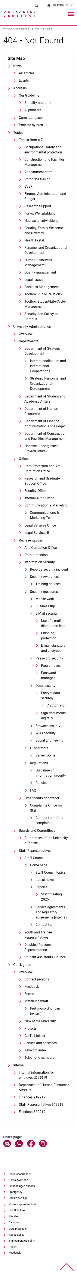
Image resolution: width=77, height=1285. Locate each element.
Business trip (45, 606)
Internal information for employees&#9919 (36, 1075)
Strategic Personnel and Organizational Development (48, 383)
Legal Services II (36, 533)
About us (20, 88)
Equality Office (35, 491)
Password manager (48, 675)
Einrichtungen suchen (22, 1186)
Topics (18, 133)
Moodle (13, 1216)
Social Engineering (50, 740)
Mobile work (45, 599)
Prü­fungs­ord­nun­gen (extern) (45, 1011)
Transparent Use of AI (22, 1240)
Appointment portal (38, 172)
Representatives (31, 540)
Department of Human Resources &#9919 (44, 1087)
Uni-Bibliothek (17, 1210)
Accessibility (16, 1234)
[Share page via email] (7, 1146)
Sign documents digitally (53, 715)
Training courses (48, 584)
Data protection (36, 555)
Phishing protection (48, 635)
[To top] (67, 1267)
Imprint (13, 1246)
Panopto (14, 1222)
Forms (29, 994)
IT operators (39, 748)
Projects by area (31, 125)
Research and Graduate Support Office (42, 481)
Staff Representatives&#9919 (41, 1104)
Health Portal (34, 240)
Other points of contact (41, 798)
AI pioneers (32, 110)
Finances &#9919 (32, 1097)
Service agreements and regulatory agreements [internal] (51, 912)
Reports (41, 887)
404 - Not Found (43, 28)
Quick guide (22, 965)
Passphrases (51, 666)
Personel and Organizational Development (45, 250)
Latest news (45, 880)
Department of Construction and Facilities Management (45, 436)
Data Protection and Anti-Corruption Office (43, 468)
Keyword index (35, 1050)
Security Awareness (44, 577)
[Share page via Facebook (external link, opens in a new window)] (31, 1146)
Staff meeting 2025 (51, 896)
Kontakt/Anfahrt (18, 1180)
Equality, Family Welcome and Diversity (43, 230)
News (17, 66)
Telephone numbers (39, 1057)
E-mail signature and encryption (53, 648)
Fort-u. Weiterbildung (40, 213)
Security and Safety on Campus (41, 316)
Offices (24, 459)
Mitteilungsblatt (36, 1001)
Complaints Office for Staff (46, 808)
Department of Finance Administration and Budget (44, 423)
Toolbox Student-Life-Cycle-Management (45, 304)
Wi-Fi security (46, 733)
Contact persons (36, 979)
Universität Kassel (20, 1174)
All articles (26, 73)
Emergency (15, 1192)
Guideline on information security (51, 772)
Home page (38, 865)
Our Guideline (29, 95)
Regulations (39, 763)
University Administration (16, 28)
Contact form (45, 925)
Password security (49, 658)
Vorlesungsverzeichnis (22, 1204)
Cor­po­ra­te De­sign (37, 179)
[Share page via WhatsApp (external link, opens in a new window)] (19, 1146)
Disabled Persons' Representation (37, 947)
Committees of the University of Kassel (46, 840)
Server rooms (45, 755)
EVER (28, 186)
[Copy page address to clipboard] (43, 1146)
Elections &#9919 (32, 1112)
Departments (28, 341)
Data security (45, 686)
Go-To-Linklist (34, 1036)
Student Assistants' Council (45, 957)
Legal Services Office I (41, 525)
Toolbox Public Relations (43, 294)
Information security (39, 562)
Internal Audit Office (39, 498)
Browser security (48, 726)
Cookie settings (18, 1198)
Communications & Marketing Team (44, 515)
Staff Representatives (35, 851)
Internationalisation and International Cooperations (48, 366)
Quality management (40, 272)
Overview (26, 334)
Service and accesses (40, 1043)
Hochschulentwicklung (41, 221)
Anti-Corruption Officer (41, 548)
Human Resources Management (38, 262)
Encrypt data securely (50, 695)
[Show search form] (36, 5)
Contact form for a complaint (49, 820)
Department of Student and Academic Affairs (44, 398)
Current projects (31, 118)
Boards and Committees (37, 831)
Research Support (37, 206)
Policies (41, 783)
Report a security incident (49, 569)
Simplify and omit (37, 103)
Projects (30, 1028)
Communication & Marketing (46, 505)
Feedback (31, 987)
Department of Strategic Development (42, 351)
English (65, 5)
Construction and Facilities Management (44, 162)
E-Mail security (47, 613)
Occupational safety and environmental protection (43, 149)
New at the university (40, 1021)
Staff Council (34, 858)
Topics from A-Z (31, 140)
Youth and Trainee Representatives (38, 934)
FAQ (33, 790)
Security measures (44, 592)
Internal (19, 1065)
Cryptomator (56, 705)
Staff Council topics (50, 872)
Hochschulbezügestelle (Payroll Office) (41, 448)
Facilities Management (41, 287)
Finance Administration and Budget (45, 196)
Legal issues (33, 280)
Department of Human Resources (41, 411)
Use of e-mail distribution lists (53, 623)
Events (24, 80)
